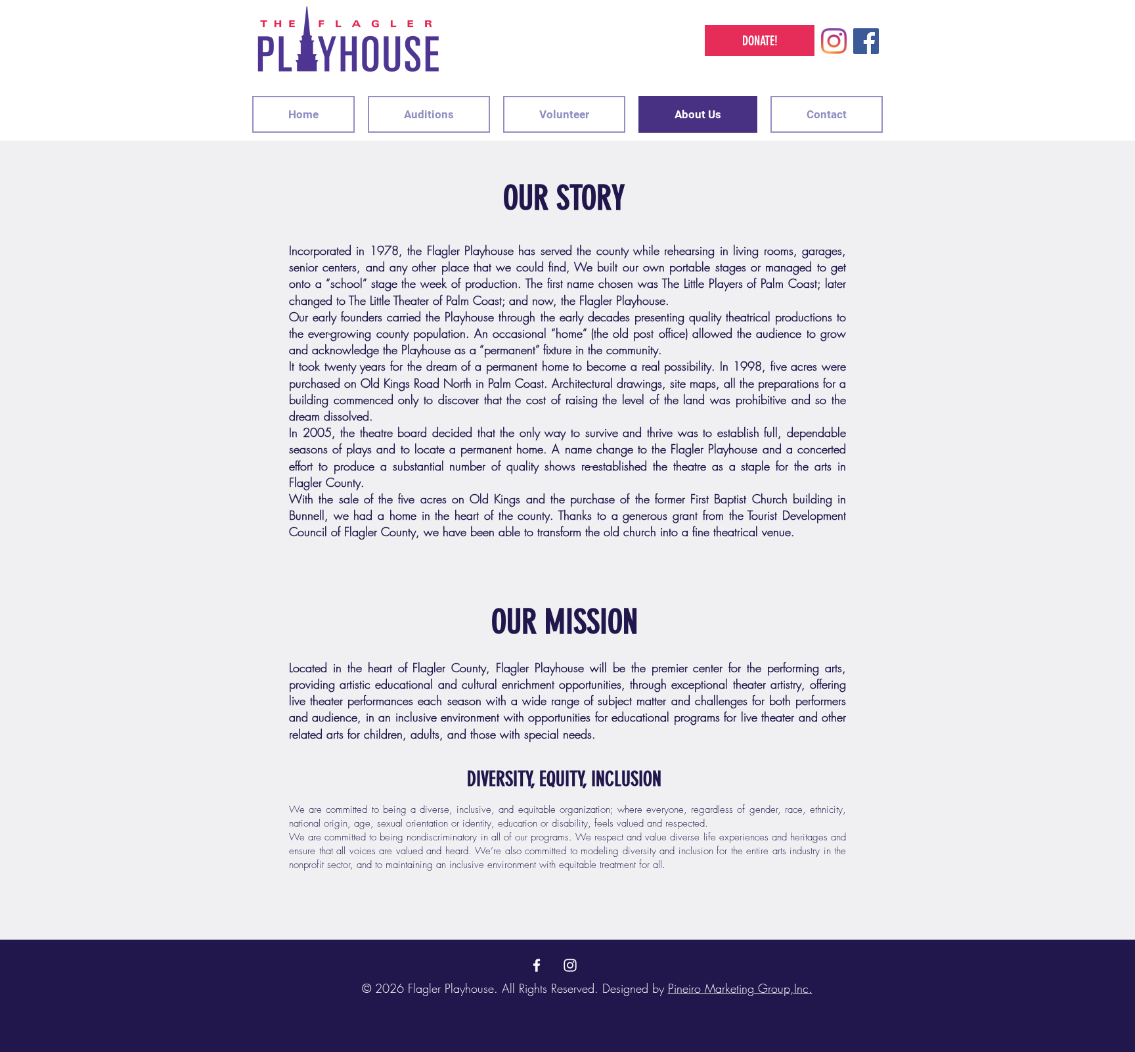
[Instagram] (834, 41)
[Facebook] (866, 41)
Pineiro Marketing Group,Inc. (740, 988)
